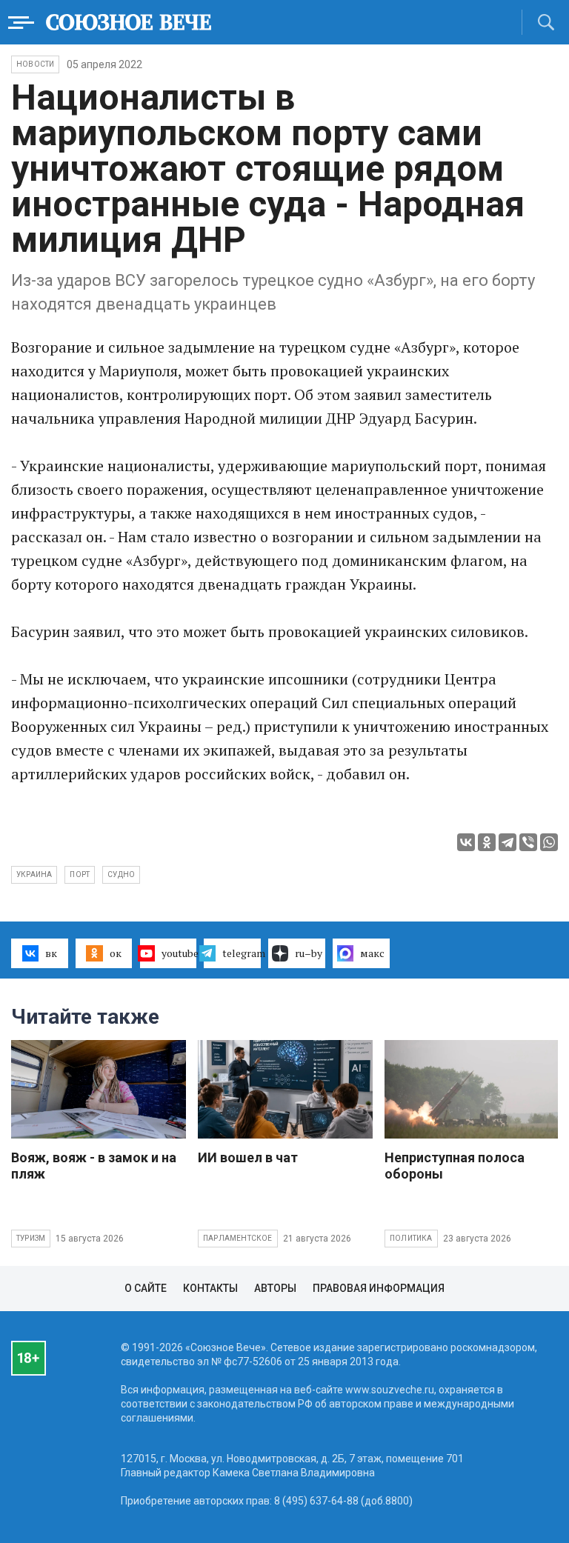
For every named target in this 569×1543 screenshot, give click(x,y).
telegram (241, 953)
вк (51, 953)
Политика (411, 1238)
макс (372, 953)
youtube (179, 953)
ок (116, 953)
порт (80, 874)
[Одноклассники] (487, 842)
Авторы (275, 1288)
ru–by (308, 953)
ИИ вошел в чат (248, 1157)
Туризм (30, 1238)
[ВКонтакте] (466, 842)
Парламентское (238, 1238)
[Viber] (528, 842)
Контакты (210, 1288)
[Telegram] (507, 842)
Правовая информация (379, 1288)
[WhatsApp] (549, 842)
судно (121, 874)
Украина (34, 874)
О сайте (145, 1288)
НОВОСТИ (35, 64)
